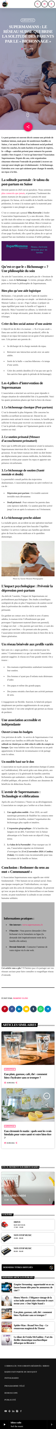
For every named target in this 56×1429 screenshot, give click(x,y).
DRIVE (17, 1222)
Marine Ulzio (20, 998)
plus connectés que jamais (13, 193)
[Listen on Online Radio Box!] (51, 1268)
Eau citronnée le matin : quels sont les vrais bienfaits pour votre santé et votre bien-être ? (28, 1135)
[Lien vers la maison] (4, 4)
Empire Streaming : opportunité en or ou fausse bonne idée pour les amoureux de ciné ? (34, 1287)
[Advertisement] (28, 80)
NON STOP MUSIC (23, 1235)
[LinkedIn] (13, 1411)
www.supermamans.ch (32, 925)
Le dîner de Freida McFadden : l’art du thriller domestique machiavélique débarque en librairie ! (33, 1340)
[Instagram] (17, 1411)
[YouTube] (5, 1411)
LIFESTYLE (28, 20)
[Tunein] (9, 1411)
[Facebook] (21, 1411)
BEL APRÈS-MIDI (15, 1195)
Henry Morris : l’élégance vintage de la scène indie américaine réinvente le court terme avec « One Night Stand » (33, 1300)
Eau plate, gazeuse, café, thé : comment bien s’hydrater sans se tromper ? (25, 1076)
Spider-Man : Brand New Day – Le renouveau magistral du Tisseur (31, 1327)
